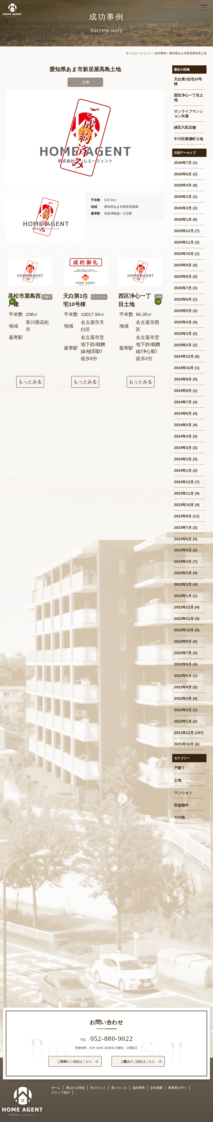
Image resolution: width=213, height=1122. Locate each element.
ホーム (56, 1088)
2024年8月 (183, 391)
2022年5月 (183, 676)
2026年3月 (183, 197)
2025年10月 (184, 254)
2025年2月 (183, 345)
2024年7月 (183, 402)
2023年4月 (183, 562)
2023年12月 (184, 482)
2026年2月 (183, 208)
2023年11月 (184, 493)
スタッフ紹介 (60, 1092)
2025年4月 (183, 322)
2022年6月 (183, 664)
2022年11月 (184, 619)
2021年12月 (184, 733)
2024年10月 (184, 368)
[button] (158, 315)
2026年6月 (183, 174)
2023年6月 (183, 539)
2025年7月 (183, 288)
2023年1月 (183, 596)
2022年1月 (183, 721)
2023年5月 (183, 550)
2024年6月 (183, 413)
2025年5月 (183, 311)
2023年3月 (183, 573)
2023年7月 (183, 528)
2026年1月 (183, 219)
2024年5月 (183, 425)
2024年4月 (183, 436)
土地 (177, 780)
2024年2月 (183, 459)
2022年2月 (183, 710)
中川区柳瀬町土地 (188, 139)
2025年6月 (183, 299)
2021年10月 (184, 744)
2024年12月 (184, 356)
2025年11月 (184, 242)
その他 (179, 817)
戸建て (179, 768)
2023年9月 (183, 516)
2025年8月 (183, 277)
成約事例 (138, 1088)
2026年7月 (183, 163)
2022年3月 (183, 699)
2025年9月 (183, 265)
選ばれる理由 (75, 1088)
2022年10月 (184, 630)
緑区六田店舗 (185, 127)
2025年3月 (183, 334)
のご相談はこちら (74, 1061)
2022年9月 (183, 641)
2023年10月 (184, 505)
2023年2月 (183, 584)
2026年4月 (183, 185)
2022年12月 (184, 607)
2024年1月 (183, 471)
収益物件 (181, 805)
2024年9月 (183, 379)
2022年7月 (183, 653)
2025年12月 (184, 231)
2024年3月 (183, 448)
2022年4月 (183, 687)
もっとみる (30, 381)
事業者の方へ (177, 1088)
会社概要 (156, 1088)
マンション (183, 793)
